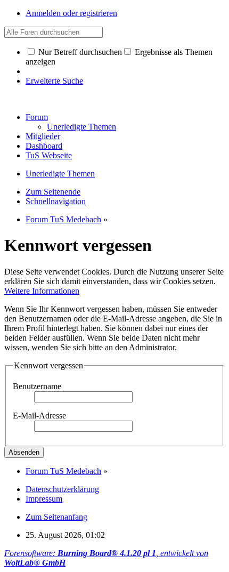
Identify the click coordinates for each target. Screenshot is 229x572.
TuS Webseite (49, 155)
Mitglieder (43, 136)
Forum (37, 117)
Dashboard (44, 145)
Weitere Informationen (41, 290)
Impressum (44, 498)
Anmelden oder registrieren (71, 13)
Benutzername (37, 386)
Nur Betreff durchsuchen (79, 52)
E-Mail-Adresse (39, 415)
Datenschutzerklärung (62, 489)
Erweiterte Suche (54, 80)
